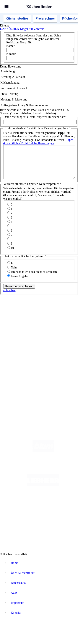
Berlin (28, 311)
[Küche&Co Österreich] (43, 537)
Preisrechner (45, 18)
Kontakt (16, 612)
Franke (12, 318)
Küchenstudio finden (21, 304)
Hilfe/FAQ (15, 354)
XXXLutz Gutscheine (50, 322)
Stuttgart (66, 315)
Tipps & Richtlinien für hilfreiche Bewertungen (38, 141)
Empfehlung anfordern (23, 307)
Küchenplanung (18, 340)
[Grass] (43, 468)
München (49, 311)
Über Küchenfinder (20, 351)
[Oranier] (43, 502)
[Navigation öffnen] (6, 6)
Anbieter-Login (21, 383)
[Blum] (43, 450)
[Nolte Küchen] (32, 520)
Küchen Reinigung (20, 344)
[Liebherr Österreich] (43, 485)
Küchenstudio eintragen (23, 380)
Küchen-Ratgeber (19, 347)
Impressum (17, 602)
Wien (28, 315)
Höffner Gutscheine (31, 328)
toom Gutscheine (30, 325)
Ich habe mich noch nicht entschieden (34, 271)
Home (14, 562)
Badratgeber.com (19, 358)
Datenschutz (18, 582)
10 (12, 248)
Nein (14, 267)
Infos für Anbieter (20, 370)
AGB (14, 592)
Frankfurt (49, 315)
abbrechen (9, 290)
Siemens (21, 318)
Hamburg (38, 311)
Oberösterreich (16, 315)
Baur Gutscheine (48, 325)
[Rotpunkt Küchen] (57, 520)
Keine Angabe (19, 276)
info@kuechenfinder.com (15, 399)
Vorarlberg (60, 311)
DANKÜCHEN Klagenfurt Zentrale (22, 29)
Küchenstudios (17, 18)
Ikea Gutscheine (29, 322)
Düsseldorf (37, 315)
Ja (12, 263)
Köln (58, 315)
